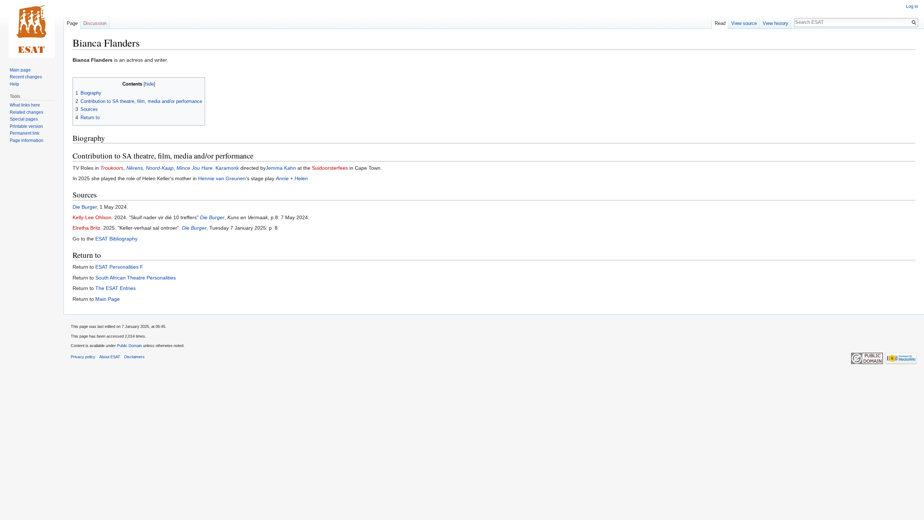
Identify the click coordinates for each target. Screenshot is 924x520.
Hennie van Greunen (222, 178)
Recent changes (26, 76)
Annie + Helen (292, 178)
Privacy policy (83, 357)
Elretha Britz (86, 228)
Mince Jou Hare (194, 168)
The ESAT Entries (115, 288)
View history (775, 23)
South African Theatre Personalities (135, 278)
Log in (912, 6)
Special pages (24, 119)
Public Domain (129, 345)
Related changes (26, 112)
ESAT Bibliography (116, 239)
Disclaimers (134, 357)
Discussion (94, 23)
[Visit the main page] (32, 29)
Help (14, 84)
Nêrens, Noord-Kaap (150, 168)
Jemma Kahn (281, 168)
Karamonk (227, 168)
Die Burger (85, 207)
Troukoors (111, 168)
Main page (20, 70)
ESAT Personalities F (119, 267)
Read (720, 23)
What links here (25, 105)
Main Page (107, 299)
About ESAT (109, 357)
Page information (26, 140)
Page (72, 23)
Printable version (26, 126)
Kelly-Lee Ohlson (92, 217)
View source (744, 23)
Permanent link (24, 133)
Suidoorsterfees (330, 168)
